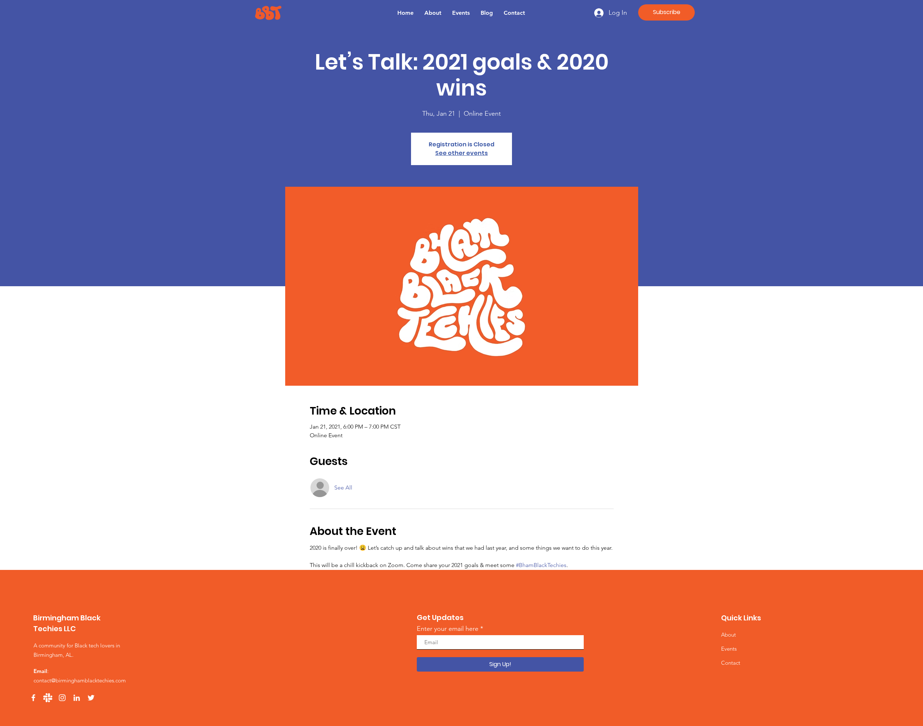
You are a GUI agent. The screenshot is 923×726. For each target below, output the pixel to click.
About (728, 634)
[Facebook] (33, 697)
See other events (461, 153)
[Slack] (47, 697)
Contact (730, 662)
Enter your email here (447, 628)
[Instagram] (62, 697)
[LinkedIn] (76, 697)
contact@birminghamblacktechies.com (80, 680)
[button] (666, 12)
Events (729, 648)
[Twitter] (91, 697)
